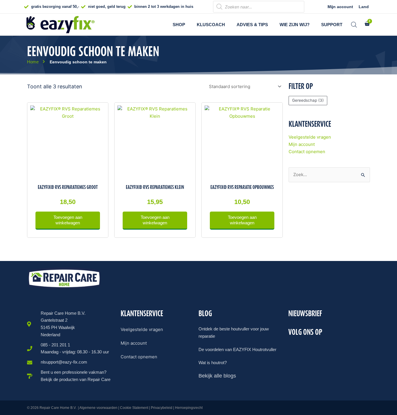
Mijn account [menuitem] (134, 343)
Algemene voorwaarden (98, 408)
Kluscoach (211, 24)
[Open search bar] (354, 24)
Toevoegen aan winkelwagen (67, 220)
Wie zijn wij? (295, 24)
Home (33, 61)
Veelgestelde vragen (310, 137)
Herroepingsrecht (189, 408)
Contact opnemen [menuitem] (139, 356)
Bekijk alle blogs (217, 376)
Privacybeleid (161, 408)
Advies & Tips (252, 24)
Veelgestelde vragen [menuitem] (142, 329)
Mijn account (340, 6)
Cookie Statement (134, 408)
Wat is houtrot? (213, 362)
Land (364, 6)
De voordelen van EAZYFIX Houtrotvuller (237, 349)
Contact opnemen (307, 151)
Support (331, 24)
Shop (179, 24)
